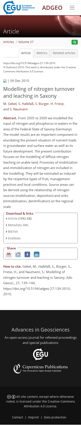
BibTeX (13, 231)
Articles (8, 42)
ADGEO (52, 7)
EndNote (14, 238)
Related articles (64, 53)
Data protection (55, 417)
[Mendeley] (9, 254)
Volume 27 (25, 42)
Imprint (33, 417)
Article (26, 53)
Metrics (42, 53)
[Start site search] (74, 42)
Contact (17, 417)
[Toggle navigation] (72, 7)
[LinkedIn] (37, 254)
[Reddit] (18, 254)
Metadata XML (18, 225)
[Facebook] (27, 254)
